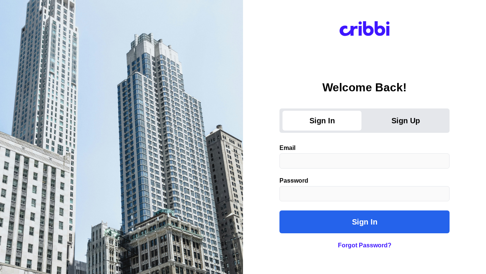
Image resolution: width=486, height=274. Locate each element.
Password (293, 181)
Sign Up (405, 120)
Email (287, 148)
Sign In (322, 120)
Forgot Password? (364, 245)
